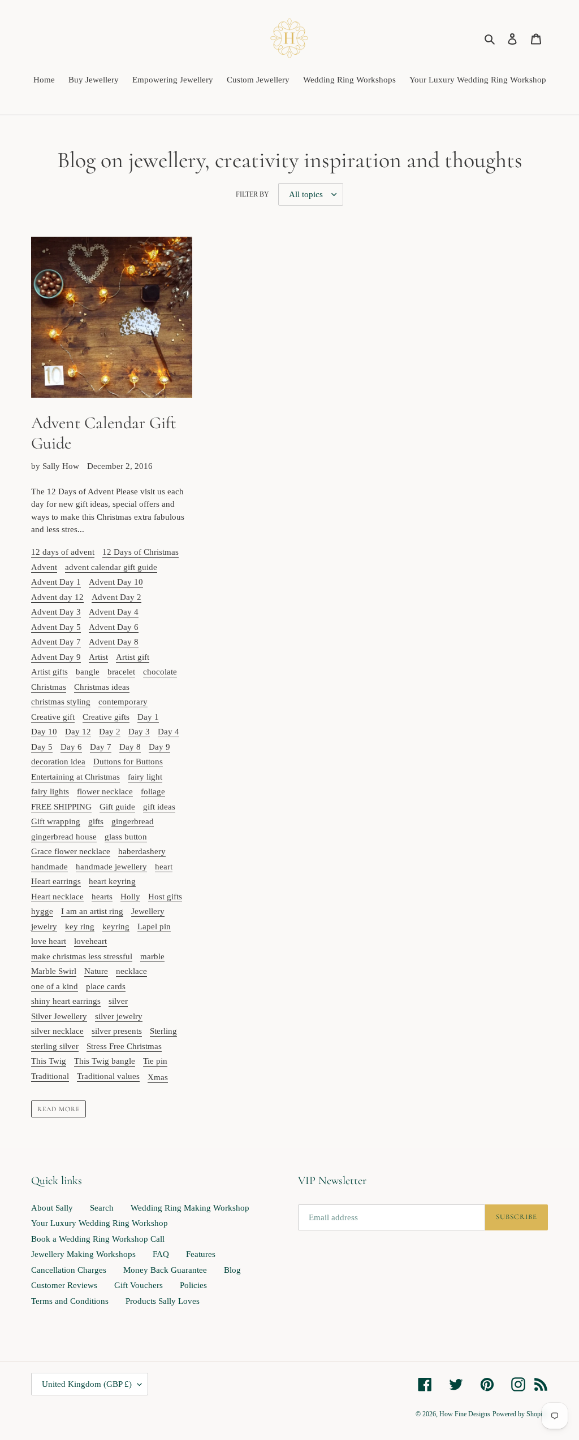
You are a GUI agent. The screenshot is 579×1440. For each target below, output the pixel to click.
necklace (131, 971)
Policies (193, 1285)
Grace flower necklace (70, 851)
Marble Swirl (53, 971)
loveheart (90, 941)
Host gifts (165, 896)
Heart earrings (56, 881)
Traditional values (108, 1076)
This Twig (48, 1060)
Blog (232, 1269)
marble (152, 956)
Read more (58, 1109)
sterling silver (55, 1046)
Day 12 (78, 731)
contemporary (123, 701)
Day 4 (168, 731)
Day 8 (130, 746)
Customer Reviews (64, 1285)
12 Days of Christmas (140, 551)
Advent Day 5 (56, 627)
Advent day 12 (57, 597)
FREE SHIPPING (61, 806)
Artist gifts (49, 671)
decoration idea (58, 761)
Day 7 (100, 746)
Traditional (50, 1076)
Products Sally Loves (163, 1301)
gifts (95, 821)
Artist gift (132, 657)
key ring (79, 926)
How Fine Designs (464, 1414)
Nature (96, 971)
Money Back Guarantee (165, 1269)
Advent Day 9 (56, 657)
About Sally (52, 1207)
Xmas (158, 1077)
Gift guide (117, 806)
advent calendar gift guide (111, 567)
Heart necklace (57, 896)
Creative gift (53, 716)
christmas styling (60, 701)
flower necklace (105, 791)
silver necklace (57, 1031)
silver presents (117, 1031)
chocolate (160, 671)
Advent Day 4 (114, 611)
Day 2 (109, 731)
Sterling (163, 1031)
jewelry (44, 926)
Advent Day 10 (116, 581)
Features (200, 1254)
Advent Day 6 (114, 627)
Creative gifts (106, 716)
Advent (44, 567)
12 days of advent (62, 551)
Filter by (252, 194)
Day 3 (139, 731)
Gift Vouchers (138, 1285)
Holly (130, 896)
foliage (153, 791)
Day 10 (44, 731)
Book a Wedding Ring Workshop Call (98, 1238)
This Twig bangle (104, 1060)
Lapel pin (154, 926)
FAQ (161, 1254)
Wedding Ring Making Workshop (190, 1207)
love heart (48, 941)
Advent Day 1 (56, 581)
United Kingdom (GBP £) (87, 1384)
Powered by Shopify (520, 1414)
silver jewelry (118, 1016)
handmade (49, 866)
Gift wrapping (55, 821)
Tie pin (155, 1060)
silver (118, 1001)
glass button (126, 836)
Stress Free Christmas (124, 1046)
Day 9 (159, 746)
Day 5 (42, 746)
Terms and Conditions (70, 1301)
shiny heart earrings (66, 1001)
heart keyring (112, 881)
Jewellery (148, 911)
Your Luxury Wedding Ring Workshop (99, 1223)
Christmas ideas (101, 686)
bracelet (121, 671)
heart (163, 866)
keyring (115, 926)
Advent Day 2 (116, 597)
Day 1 (148, 716)
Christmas (48, 686)
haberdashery (142, 851)
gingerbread (132, 821)
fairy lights (50, 791)
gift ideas (159, 806)
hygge (42, 911)
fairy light (145, 776)
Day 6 (71, 746)
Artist (98, 657)
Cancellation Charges (68, 1269)
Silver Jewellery (59, 1016)
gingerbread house (64, 836)
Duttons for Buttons (128, 761)
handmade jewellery (111, 866)
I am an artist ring (92, 911)
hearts (102, 896)
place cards (106, 986)
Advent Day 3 (56, 611)
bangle (88, 671)
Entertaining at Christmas (75, 776)
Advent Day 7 (56, 641)
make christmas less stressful (81, 956)
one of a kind (54, 986)
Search (102, 1207)
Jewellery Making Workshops (83, 1254)
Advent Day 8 (114, 641)
